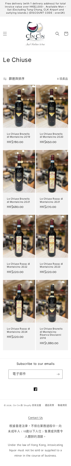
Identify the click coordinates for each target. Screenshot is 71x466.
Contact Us (35, 417)
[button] (5, 33)
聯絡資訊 (62, 405)
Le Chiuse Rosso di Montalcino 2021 (51, 200)
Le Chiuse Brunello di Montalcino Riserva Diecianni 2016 (51, 333)
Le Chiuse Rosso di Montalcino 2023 (51, 265)
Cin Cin (16, 405)
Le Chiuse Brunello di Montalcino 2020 (52, 135)
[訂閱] (58, 374)
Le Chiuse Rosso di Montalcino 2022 (18, 265)
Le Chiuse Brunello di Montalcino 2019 (18, 135)
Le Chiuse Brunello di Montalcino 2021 (18, 200)
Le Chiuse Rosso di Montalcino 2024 (18, 330)
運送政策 (49, 405)
